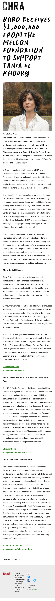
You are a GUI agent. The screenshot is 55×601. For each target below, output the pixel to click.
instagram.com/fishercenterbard (17, 549)
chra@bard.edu (32, 589)
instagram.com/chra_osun (15, 452)
